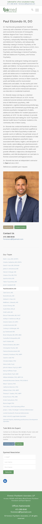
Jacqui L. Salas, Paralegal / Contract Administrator (18, 410)
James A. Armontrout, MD (10, 269)
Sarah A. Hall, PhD (8, 358)
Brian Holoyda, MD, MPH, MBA (12, 335)
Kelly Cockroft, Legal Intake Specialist (14, 416)
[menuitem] (31, 10)
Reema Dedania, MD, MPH (11, 345)
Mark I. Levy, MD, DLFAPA (10, 259)
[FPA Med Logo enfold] (17, 10)
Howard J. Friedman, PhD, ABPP (12, 354)
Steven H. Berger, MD (9, 272)
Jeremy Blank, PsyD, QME (10, 374)
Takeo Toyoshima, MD (10, 282)
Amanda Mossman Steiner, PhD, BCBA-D (15, 380)
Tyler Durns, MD (8, 292)
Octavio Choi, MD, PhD (10, 275)
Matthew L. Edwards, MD (10, 302)
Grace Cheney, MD (9, 306)
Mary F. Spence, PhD (9, 384)
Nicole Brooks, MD (8, 296)
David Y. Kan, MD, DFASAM (11, 265)
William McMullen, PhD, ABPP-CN (13, 377)
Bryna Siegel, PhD (8, 403)
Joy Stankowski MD (9, 332)
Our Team (7, 254)
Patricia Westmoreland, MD (11, 351)
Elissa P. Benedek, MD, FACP (11, 315)
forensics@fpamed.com (27, 4)
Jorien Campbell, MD (9, 285)
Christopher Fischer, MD (10, 348)
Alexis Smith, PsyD (8, 364)
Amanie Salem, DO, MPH (10, 322)
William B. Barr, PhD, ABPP (11, 390)
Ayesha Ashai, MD (8, 278)
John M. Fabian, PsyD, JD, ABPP (12, 367)
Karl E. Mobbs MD (8, 341)
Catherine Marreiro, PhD (10, 387)
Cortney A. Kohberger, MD (11, 328)
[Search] (31, 10)
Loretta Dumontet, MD (10, 325)
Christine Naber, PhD (9, 361)
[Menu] (36, 10)
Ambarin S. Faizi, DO (9, 299)
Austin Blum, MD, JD (9, 309)
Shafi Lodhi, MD (8, 312)
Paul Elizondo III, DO (9, 289)
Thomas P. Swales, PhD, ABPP (12, 393)
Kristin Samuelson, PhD (10, 400)
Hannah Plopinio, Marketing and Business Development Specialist (20, 420)
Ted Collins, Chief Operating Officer (14, 406)
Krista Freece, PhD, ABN (10, 397)
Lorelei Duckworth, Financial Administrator (16, 413)
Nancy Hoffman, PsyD (10, 371)
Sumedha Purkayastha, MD (11, 338)
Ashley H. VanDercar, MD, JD (11, 319)
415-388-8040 (12, 4)
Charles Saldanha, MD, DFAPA (12, 262)
